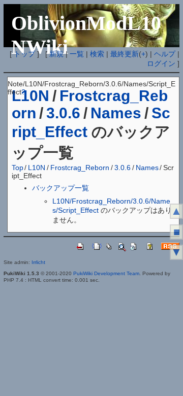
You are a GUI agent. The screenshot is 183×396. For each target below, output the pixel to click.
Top (17, 167)
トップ (24, 54)
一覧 (77, 54)
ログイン (161, 63)
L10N (36, 167)
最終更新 (124, 54)
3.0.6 (63, 113)
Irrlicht (38, 262)
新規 (56, 54)
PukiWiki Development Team (106, 273)
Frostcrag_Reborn (79, 167)
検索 (97, 54)
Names (115, 113)
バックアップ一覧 (60, 188)
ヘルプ (164, 54)
